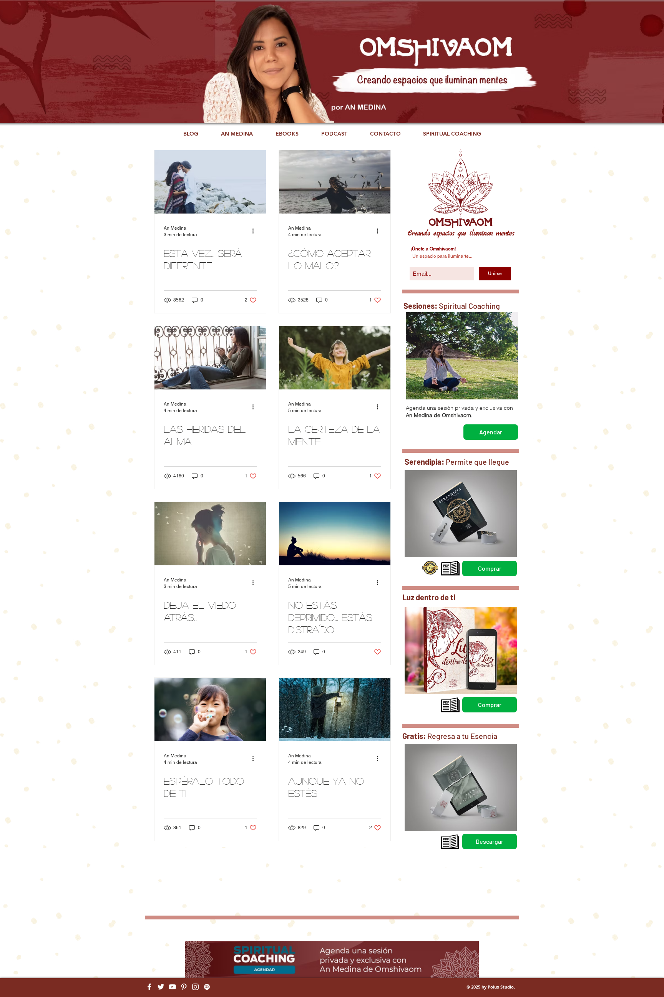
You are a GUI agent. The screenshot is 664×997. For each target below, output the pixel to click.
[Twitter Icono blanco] (160, 986)
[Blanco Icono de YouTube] (172, 986)
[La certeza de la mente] (334, 357)
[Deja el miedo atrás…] (210, 533)
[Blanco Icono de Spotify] (207, 986)
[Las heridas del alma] (210, 357)
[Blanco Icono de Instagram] (195, 986)
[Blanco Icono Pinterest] (183, 986)
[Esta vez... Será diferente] (210, 182)
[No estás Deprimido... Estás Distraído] (334, 533)
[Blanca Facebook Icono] (149, 986)
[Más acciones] (255, 230)
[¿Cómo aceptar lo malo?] (334, 182)
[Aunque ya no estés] (334, 709)
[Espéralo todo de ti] (210, 709)
